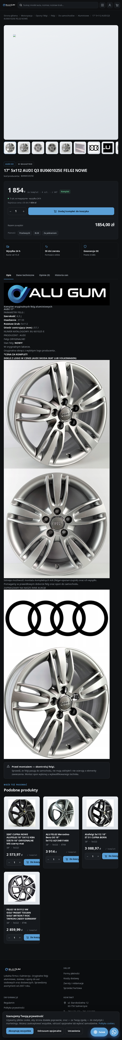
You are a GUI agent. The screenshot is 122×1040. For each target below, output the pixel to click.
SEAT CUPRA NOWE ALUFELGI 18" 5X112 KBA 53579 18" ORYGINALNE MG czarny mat (20, 839)
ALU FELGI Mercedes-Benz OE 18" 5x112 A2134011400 (58, 837)
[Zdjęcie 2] (24, 148)
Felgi (53, 15)
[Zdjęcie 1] (10, 148)
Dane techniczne (25, 275)
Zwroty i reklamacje (74, 983)
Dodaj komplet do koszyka (73, 211)
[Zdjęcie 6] (80, 148)
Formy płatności (71, 973)
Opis (8, 275)
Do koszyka (36, 862)
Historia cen (61, 275)
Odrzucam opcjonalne (49, 1030)
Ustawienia (74, 1030)
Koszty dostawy (71, 978)
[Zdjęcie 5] (66, 148)
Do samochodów (66, 15)
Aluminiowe (83, 15)
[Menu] (102, 5)
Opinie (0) (44, 275)
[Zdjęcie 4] (52, 148)
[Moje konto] (110, 5)
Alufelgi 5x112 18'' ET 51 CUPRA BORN (95, 836)
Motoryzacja (26, 15)
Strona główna (11, 15)
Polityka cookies (106, 1023)
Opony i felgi (41, 15)
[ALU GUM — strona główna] (9, 5)
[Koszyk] (117, 5)
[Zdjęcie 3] (38, 148)
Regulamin (9, 1002)
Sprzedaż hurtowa (73, 988)
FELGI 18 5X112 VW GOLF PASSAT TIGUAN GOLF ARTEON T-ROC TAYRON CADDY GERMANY (21, 914)
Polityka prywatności (14, 1007)
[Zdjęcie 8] (108, 148)
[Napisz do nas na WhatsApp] (114, 1032)
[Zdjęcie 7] (94, 148)
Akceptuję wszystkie (20, 1030)
